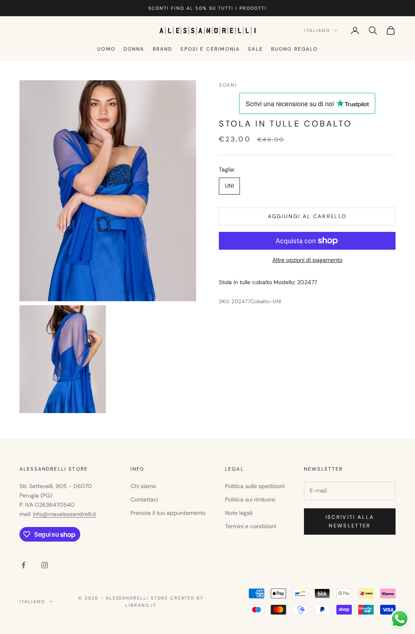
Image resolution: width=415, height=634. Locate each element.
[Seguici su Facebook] (23, 565)
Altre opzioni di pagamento (307, 259)
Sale (255, 49)
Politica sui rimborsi (250, 499)
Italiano (317, 30)
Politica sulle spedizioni (255, 486)
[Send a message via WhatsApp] (400, 619)
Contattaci (144, 499)
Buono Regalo (294, 49)
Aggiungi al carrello (307, 216)
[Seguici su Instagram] (45, 565)
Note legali (238, 512)
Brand (163, 49)
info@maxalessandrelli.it (64, 514)
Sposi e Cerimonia (210, 49)
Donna (134, 49)
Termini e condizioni (250, 526)
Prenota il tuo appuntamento (167, 512)
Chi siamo (143, 486)
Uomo (106, 49)
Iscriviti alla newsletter (349, 521)
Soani (228, 85)
